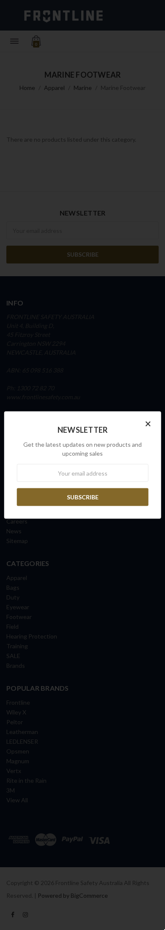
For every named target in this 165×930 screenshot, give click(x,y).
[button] (148, 423)
